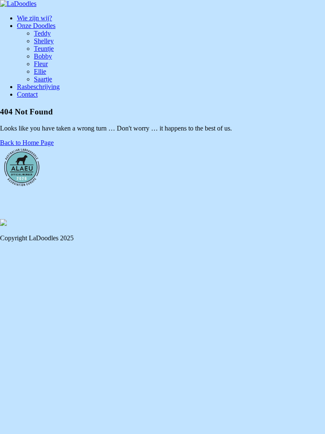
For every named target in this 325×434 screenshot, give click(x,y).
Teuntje (44, 48)
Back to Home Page (27, 142)
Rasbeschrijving (38, 86)
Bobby (43, 56)
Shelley (44, 41)
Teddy (42, 33)
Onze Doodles (36, 25)
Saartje (43, 79)
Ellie (40, 71)
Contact (27, 94)
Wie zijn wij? (34, 18)
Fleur (41, 63)
